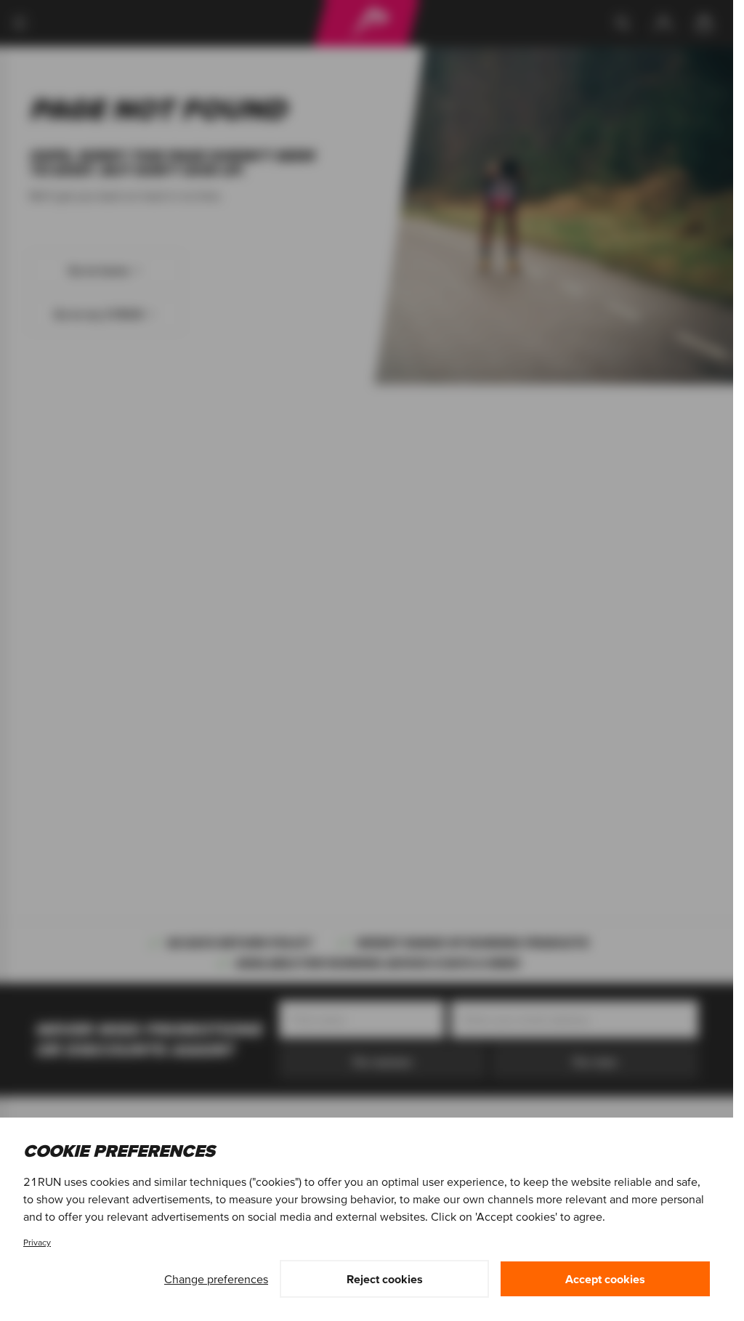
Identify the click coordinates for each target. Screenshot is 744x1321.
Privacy (37, 1242)
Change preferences (216, 1278)
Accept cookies (605, 1278)
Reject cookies (385, 1278)
